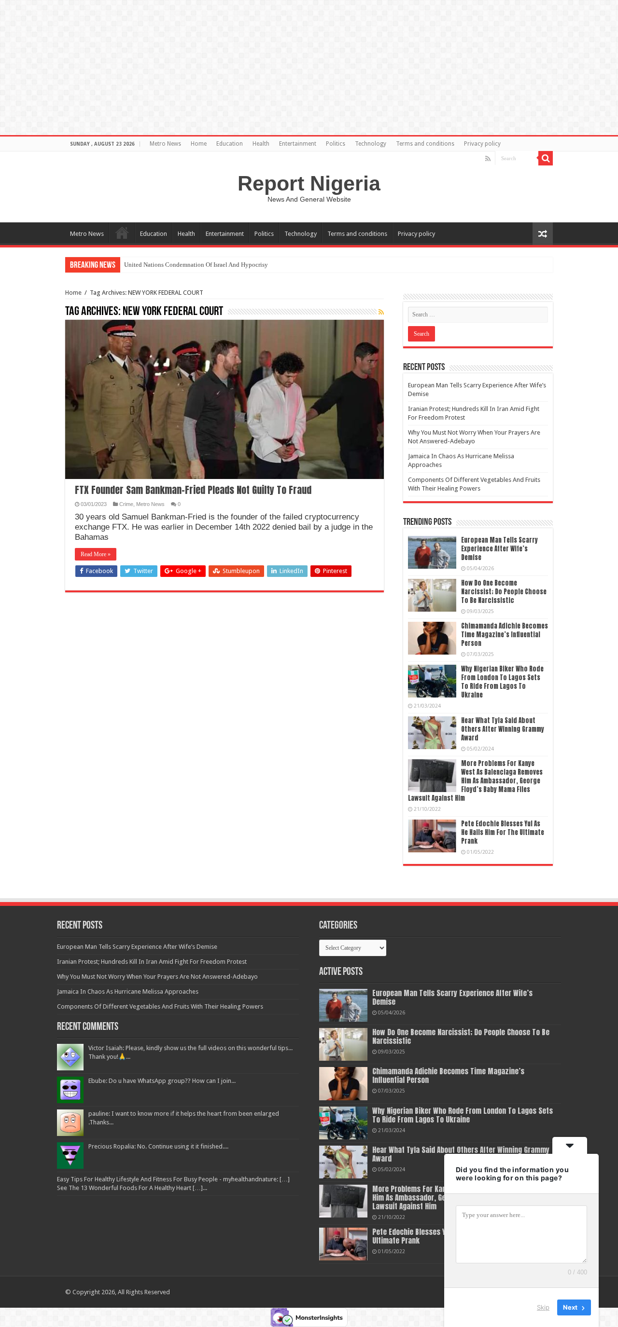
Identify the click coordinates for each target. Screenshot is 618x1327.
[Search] (545, 158)
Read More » (96, 554)
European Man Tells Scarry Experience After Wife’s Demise (499, 548)
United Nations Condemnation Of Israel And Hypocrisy (196, 264)
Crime (126, 504)
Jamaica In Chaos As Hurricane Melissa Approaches (127, 991)
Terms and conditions (425, 143)
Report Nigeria (309, 183)
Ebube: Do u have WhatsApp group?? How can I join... (162, 1080)
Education (229, 143)
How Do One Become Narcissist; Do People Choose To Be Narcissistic (504, 591)
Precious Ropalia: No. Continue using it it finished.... (158, 1146)
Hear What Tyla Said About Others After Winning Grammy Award (502, 729)
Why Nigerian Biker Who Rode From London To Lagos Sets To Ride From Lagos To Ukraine (502, 681)
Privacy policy (482, 143)
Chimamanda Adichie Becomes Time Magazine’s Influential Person (504, 634)
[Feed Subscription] (381, 312)
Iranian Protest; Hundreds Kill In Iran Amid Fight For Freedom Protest (152, 961)
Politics (335, 143)
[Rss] (488, 158)
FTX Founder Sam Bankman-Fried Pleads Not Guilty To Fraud (193, 489)
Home (199, 143)
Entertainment (297, 143)
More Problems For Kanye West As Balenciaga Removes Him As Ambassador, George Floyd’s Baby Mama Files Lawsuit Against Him (475, 781)
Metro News (165, 143)
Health (261, 143)
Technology (370, 143)
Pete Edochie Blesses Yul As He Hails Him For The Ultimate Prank (502, 832)
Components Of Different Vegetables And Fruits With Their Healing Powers (160, 1006)
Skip (543, 1307)
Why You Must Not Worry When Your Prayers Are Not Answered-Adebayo (157, 976)
